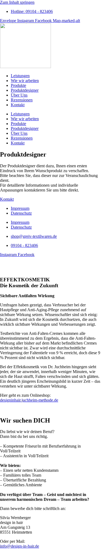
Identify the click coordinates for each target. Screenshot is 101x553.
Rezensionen (22, 100)
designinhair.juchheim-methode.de (29, 400)
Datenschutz (21, 213)
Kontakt (18, 104)
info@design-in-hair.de (19, 546)
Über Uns (19, 95)
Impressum (20, 208)
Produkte (18, 85)
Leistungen (20, 75)
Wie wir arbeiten (25, 80)
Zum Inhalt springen (17, 2)
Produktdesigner (25, 90)
